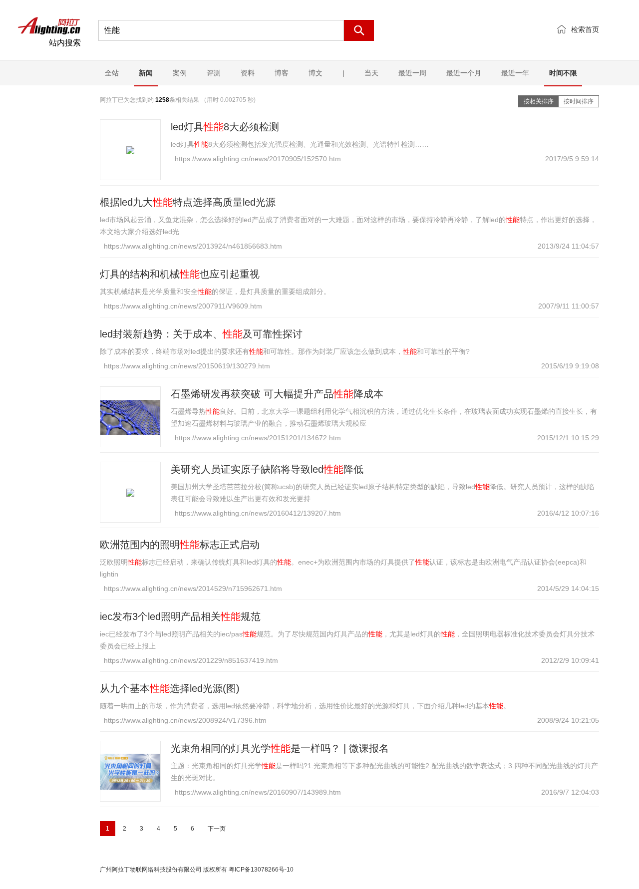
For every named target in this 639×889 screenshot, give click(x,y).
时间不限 (563, 73)
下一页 (217, 828)
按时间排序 (579, 101)
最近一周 (412, 73)
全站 (112, 73)
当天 (371, 73)
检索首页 (585, 29)
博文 (315, 73)
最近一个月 (463, 73)
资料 (248, 73)
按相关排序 (539, 101)
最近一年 (515, 73)
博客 (282, 73)
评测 (214, 73)
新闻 (146, 73)
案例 (180, 73)
